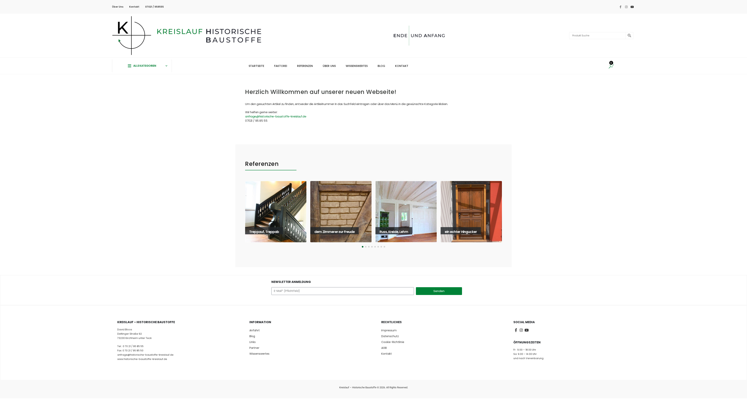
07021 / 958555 (154, 6)
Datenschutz (390, 336)
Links (252, 342)
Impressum (389, 330)
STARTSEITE (256, 66)
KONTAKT (401, 66)
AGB (384, 348)
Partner (254, 348)
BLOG (381, 66)
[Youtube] (632, 7)
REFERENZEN (305, 66)
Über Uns (117, 6)
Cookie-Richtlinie (392, 342)
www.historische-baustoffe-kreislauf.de (142, 359)
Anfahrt (254, 330)
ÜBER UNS (329, 66)
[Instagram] (626, 7)
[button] (246, 215)
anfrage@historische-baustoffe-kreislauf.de (275, 116)
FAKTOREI (280, 66)
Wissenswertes (259, 354)
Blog (252, 336)
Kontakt (134, 6)
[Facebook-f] (620, 7)
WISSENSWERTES (357, 66)
